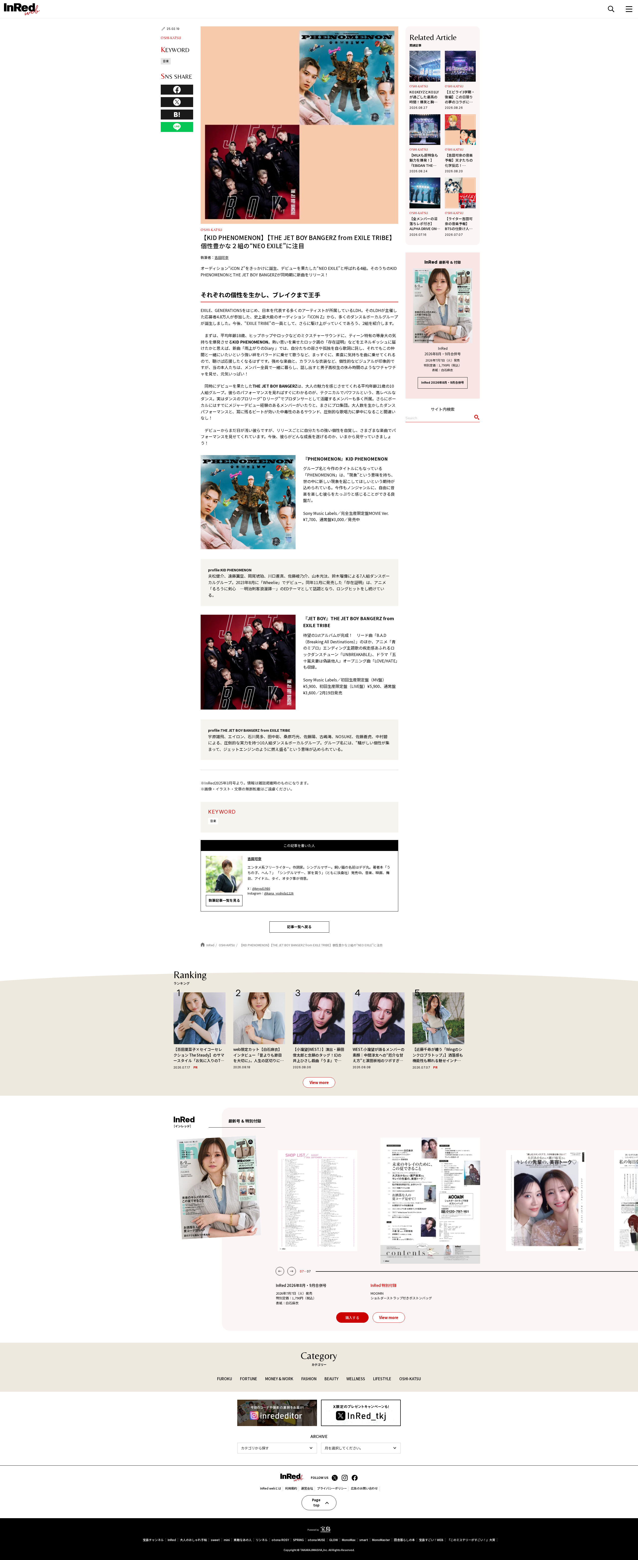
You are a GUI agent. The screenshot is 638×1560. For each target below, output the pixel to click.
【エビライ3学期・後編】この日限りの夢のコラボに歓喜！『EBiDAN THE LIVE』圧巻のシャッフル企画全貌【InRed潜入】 (460, 97)
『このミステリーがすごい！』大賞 (471, 1540)
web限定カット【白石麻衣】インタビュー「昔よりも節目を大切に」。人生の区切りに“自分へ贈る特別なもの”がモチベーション (257, 1055)
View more (319, 1082)
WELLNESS (355, 1378)
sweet (215, 1540)
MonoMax (348, 1540)
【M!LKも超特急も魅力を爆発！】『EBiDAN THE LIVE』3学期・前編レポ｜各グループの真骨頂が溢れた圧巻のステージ (424, 160)
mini (227, 1540)
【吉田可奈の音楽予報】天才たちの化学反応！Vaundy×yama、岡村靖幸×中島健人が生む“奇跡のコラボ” (460, 160)
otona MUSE (316, 1540)
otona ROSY (280, 1540)
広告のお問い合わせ (364, 1488)
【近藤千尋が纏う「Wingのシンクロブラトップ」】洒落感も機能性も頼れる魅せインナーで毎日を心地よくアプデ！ (437, 1055)
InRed (172, 1540)
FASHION (309, 1378)
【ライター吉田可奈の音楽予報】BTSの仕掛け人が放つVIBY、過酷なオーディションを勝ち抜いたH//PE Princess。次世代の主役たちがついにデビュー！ (459, 223)
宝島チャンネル (153, 1540)
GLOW (333, 1540)
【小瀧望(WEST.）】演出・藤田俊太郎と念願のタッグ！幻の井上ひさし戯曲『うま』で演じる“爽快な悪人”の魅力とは (318, 1055)
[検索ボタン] (476, 418)
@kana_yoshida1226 (279, 893)
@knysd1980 (261, 888)
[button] (280, 1271)
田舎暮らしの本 (404, 1540)
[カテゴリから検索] (277, 1448)
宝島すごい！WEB (431, 1540)
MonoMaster (381, 1540)
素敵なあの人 (243, 1540)
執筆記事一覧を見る (224, 900)
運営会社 (307, 1488)
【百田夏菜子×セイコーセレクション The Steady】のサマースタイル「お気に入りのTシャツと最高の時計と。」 (198, 1055)
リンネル (262, 1540)
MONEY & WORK (279, 1378)
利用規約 (291, 1488)
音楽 (213, 821)
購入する (352, 1317)
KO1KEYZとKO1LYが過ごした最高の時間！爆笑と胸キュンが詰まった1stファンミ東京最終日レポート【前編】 (424, 97)
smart (363, 1540)
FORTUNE (248, 1378)
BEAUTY (331, 1378)
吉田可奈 (222, 257)
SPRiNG (298, 1540)
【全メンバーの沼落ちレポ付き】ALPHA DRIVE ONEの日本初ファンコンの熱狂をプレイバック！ (424, 223)
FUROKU (224, 1378)
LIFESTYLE (382, 1378)
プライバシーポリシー (332, 1488)
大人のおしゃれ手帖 (193, 1540)
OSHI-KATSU (171, 38)
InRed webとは (270, 1488)
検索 (611, 9)
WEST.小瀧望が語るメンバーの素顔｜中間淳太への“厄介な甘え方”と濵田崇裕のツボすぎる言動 (378, 1055)
